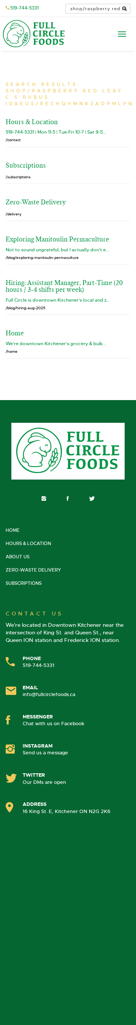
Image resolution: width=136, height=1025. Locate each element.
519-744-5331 (24, 8)
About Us (17, 557)
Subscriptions (24, 583)
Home (13, 530)
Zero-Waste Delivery (33, 570)
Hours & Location (28, 544)
